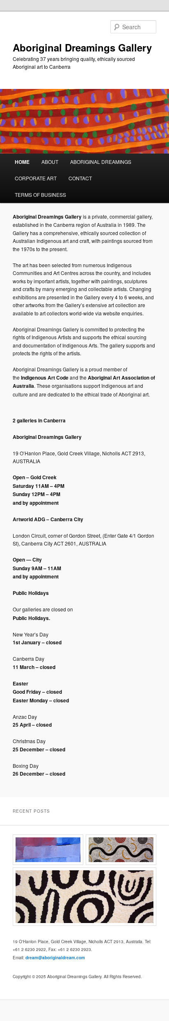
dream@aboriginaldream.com (55, 957)
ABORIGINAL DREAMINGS (100, 161)
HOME (22, 162)
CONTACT (80, 178)
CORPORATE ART (36, 178)
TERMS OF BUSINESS (40, 194)
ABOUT (49, 161)
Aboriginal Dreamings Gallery (82, 47)
